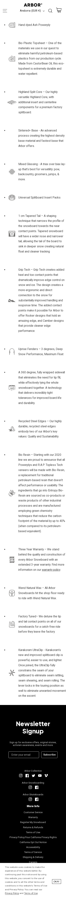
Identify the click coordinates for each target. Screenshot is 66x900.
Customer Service (33, 812)
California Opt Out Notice (33, 842)
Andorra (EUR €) (30, 10)
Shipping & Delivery (33, 857)
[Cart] (59, 11)
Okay (56, 882)
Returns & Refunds (33, 827)
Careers (33, 862)
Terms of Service (33, 852)
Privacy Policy (12, 893)
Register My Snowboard (33, 822)
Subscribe (49, 754)
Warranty (33, 817)
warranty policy (51, 569)
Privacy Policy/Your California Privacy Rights (33, 837)
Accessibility (33, 847)
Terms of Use (33, 832)
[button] (5, 11)
